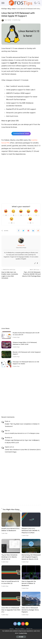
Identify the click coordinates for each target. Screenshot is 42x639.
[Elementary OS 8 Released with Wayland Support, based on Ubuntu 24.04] (31, 546)
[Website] (35, 263)
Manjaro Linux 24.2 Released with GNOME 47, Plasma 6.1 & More (31, 531)
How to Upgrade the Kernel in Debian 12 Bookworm (29, 583)
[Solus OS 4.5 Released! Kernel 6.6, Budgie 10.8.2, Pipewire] (31, 599)
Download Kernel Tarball (21, 133)
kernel (9, 20)
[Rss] (27, 623)
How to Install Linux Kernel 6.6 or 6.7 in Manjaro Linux (22, 433)
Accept (21, 636)
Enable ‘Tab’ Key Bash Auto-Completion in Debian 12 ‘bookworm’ (22, 425)
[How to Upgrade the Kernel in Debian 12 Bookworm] (31, 572)
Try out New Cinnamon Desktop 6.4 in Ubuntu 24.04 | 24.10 (9, 557)
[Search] (38, 3)
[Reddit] (38, 231)
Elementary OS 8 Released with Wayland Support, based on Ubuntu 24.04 (31, 557)
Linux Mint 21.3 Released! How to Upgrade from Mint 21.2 (10, 610)
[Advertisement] (21, 180)
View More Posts (21, 247)
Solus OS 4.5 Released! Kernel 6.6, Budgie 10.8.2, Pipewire (30, 610)
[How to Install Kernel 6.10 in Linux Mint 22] (10, 572)
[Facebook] (19, 231)
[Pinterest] (28, 231)
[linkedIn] (33, 231)
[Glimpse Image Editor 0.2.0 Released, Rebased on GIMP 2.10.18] (6, 344)
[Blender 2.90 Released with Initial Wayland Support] (6, 354)
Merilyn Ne (21, 245)
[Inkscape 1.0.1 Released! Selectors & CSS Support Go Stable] (6, 364)
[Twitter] (23, 231)
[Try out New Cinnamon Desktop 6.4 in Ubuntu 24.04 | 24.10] (10, 546)
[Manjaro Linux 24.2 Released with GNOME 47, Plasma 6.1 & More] (31, 520)
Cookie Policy (23, 633)
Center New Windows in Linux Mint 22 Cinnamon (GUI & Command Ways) (23, 451)
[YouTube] (23, 623)
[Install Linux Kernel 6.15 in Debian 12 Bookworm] (10, 520)
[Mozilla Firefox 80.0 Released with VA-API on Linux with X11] (6, 335)
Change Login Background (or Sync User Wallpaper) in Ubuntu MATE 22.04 (22, 441)
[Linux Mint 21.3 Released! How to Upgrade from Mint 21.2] (10, 599)
